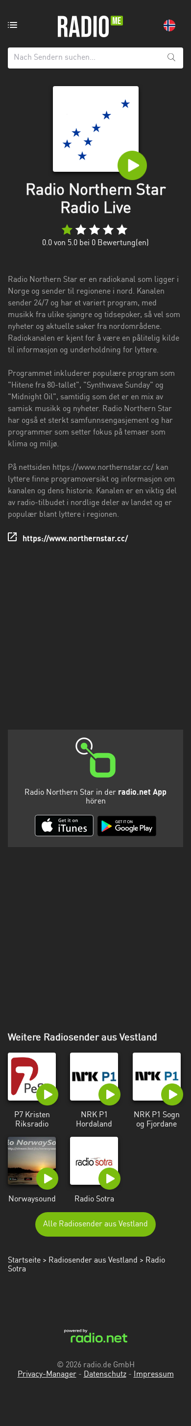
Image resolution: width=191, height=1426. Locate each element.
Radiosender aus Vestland (93, 1261)
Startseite (24, 1261)
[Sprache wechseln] (169, 25)
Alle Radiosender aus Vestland (95, 1224)
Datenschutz (105, 1375)
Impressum (154, 1375)
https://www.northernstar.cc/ (75, 539)
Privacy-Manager (47, 1375)
